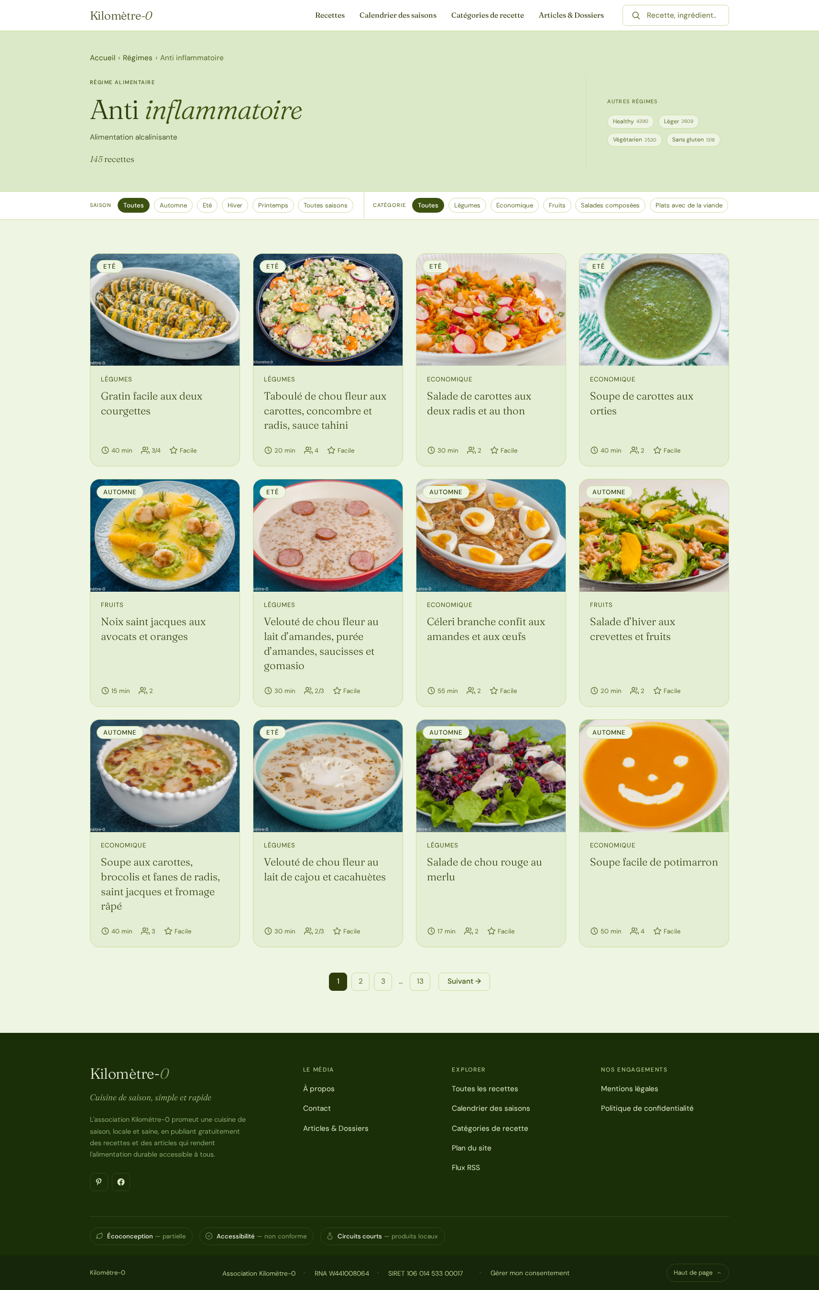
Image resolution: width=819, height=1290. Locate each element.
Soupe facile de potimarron (654, 861)
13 (420, 981)
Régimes (138, 58)
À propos (319, 1089)
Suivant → (464, 981)
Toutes (133, 205)
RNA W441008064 (342, 1273)
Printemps (273, 205)
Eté (207, 205)
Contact (317, 1108)
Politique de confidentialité (647, 1108)
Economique (514, 205)
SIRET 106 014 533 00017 (425, 1273)
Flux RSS (466, 1167)
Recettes (330, 15)
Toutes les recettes (485, 1089)
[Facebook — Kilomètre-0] (121, 1182)
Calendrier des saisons (398, 15)
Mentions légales (629, 1089)
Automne (173, 205)
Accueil (102, 58)
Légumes (467, 205)
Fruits (557, 205)
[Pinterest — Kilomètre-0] (99, 1182)
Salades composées (610, 205)
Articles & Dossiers (571, 15)
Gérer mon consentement (530, 1272)
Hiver (235, 205)
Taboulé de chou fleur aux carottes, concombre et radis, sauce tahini (325, 410)
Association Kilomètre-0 (258, 1273)
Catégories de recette (487, 15)
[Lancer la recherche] (636, 15)
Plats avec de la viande (688, 205)
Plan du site (471, 1148)
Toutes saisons (326, 205)
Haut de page (693, 1272)
